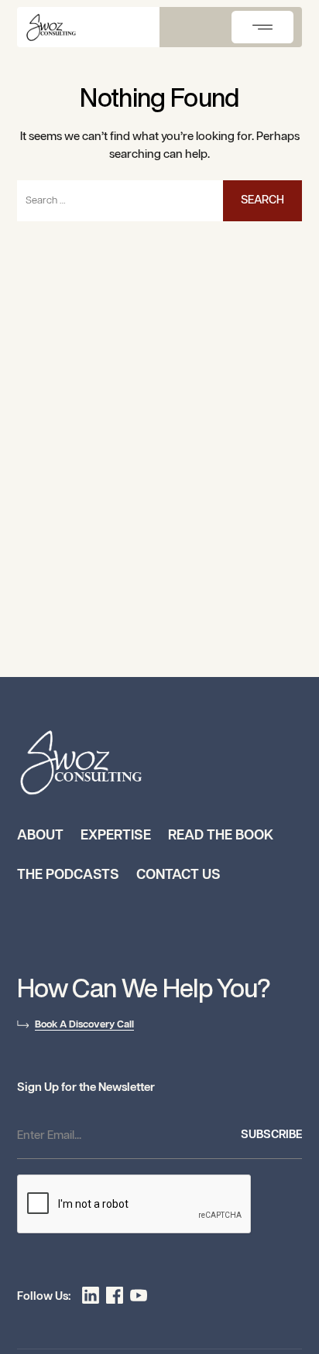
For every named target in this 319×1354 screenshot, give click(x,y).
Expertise (116, 836)
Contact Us (178, 875)
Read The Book (220, 836)
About (40, 836)
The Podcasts (68, 875)
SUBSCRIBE (271, 1134)
